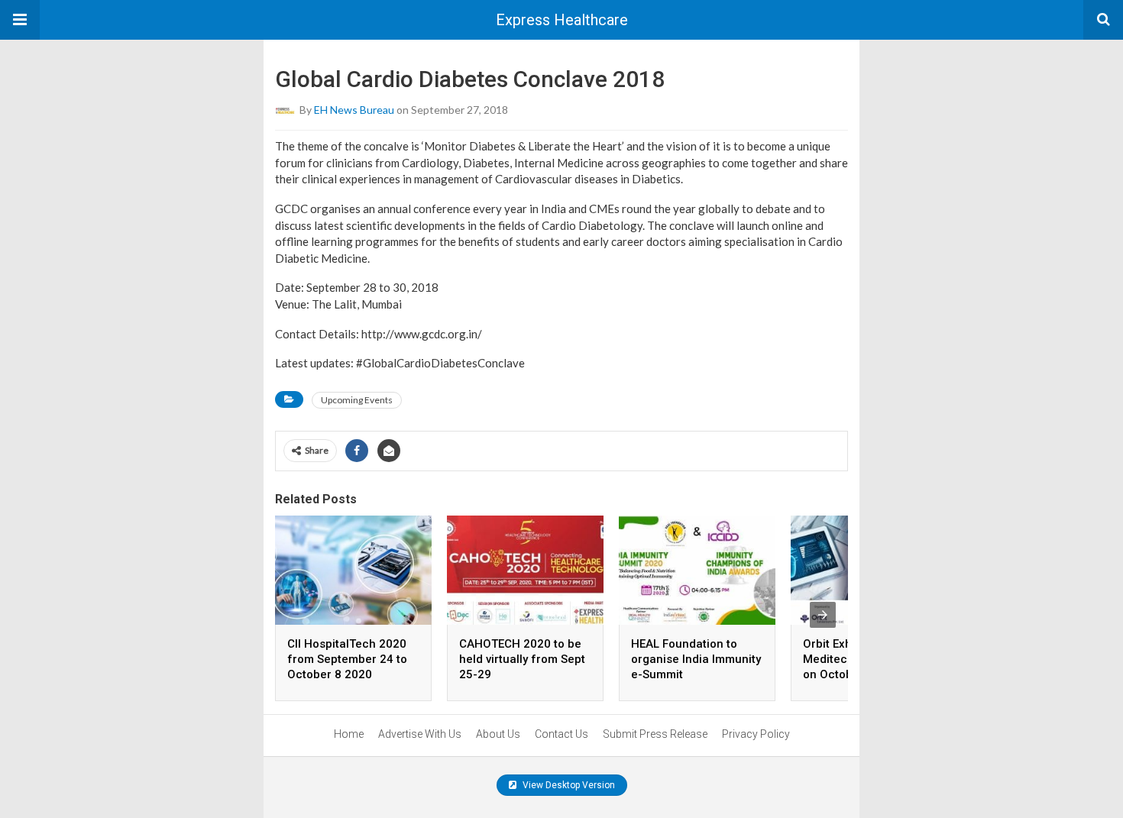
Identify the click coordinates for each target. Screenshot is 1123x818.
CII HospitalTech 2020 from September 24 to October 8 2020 (347, 659)
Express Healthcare (562, 20)
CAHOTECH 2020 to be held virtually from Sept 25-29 (522, 659)
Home (349, 734)
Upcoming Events (357, 400)
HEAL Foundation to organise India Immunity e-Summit (696, 659)
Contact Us (561, 734)
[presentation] (823, 615)
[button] (20, 20)
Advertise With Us (419, 734)
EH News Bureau (354, 109)
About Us (498, 734)
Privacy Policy (756, 734)
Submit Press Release (655, 734)
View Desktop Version (567, 785)
